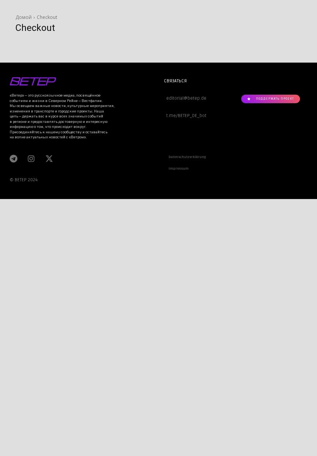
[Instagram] (31, 158)
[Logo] (59, 81)
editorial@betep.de (185, 98)
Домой (23, 17)
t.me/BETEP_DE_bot (185, 115)
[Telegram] (13, 158)
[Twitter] (48, 158)
